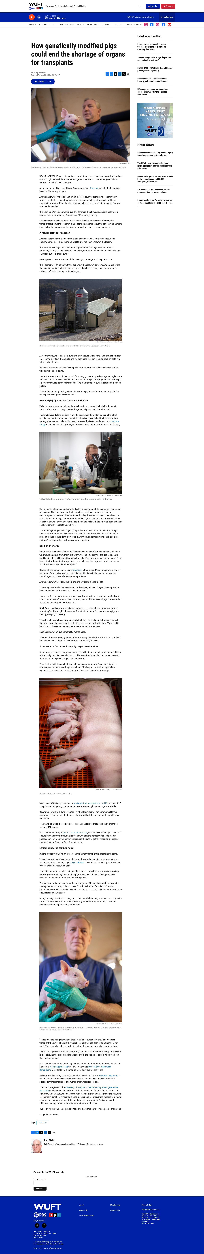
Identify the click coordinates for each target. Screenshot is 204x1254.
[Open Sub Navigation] (36, 24)
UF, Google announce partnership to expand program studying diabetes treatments (152, 92)
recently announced (108, 1075)
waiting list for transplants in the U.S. (90, 803)
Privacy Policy (147, 1205)
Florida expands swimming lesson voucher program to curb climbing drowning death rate (151, 47)
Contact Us (83, 1210)
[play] (32, 17)
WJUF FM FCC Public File (150, 1218)
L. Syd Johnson (77, 862)
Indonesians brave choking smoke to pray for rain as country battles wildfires (155, 153)
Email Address (40, 1179)
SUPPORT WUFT (132, 24)
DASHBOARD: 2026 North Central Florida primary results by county (154, 69)
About (81, 1205)
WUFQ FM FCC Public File (151, 1219)
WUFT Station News (86, 1215)
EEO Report (146, 1221)
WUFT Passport (67, 24)
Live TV (153, 6)
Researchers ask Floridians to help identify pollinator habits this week (152, 79)
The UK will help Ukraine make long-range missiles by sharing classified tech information (154, 166)
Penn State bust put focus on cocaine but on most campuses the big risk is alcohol (155, 201)
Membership (115, 1205)
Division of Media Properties (53, 1248)
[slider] (42, 17)
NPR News (43, 1123)
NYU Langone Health (59, 1066)
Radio (79, 24)
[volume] (39, 17)
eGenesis (77, 570)
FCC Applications (148, 1223)
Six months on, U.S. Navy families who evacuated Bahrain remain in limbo (153, 190)
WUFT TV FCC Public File (150, 1216)
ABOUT (117, 24)
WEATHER (43, 24)
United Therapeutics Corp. (75, 832)
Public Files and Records (150, 1210)
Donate (169, 6)
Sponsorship (115, 1210)
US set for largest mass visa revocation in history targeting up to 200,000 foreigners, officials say (155, 179)
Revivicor (93, 188)
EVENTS (105, 24)
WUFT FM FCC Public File (150, 1214)
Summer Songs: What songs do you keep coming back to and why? (154, 58)
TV (53, 24)
